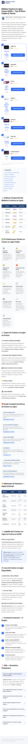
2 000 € (21, 219)
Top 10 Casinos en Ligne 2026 (12, 172)
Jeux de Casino (8, 188)
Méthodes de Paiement (10, 182)
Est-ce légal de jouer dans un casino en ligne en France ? (13, 690)
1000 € (20, 226)
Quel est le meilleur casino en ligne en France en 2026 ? (12, 674)
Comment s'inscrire (9, 186)
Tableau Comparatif (9, 174)
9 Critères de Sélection (10, 176)
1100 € (20, 231)
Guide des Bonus (9, 180)
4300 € (21, 216)
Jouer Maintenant (18, 55)
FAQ (6, 190)
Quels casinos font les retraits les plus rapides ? (12, 696)
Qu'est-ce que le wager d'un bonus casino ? (12, 703)
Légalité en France (9, 184)
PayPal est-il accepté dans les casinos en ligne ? (13, 716)
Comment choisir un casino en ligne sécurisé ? (12, 722)
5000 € (20, 212)
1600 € (20, 209)
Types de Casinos (9, 178)
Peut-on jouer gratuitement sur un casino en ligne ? (13, 709)
